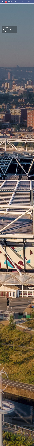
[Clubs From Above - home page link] (6, 2)
